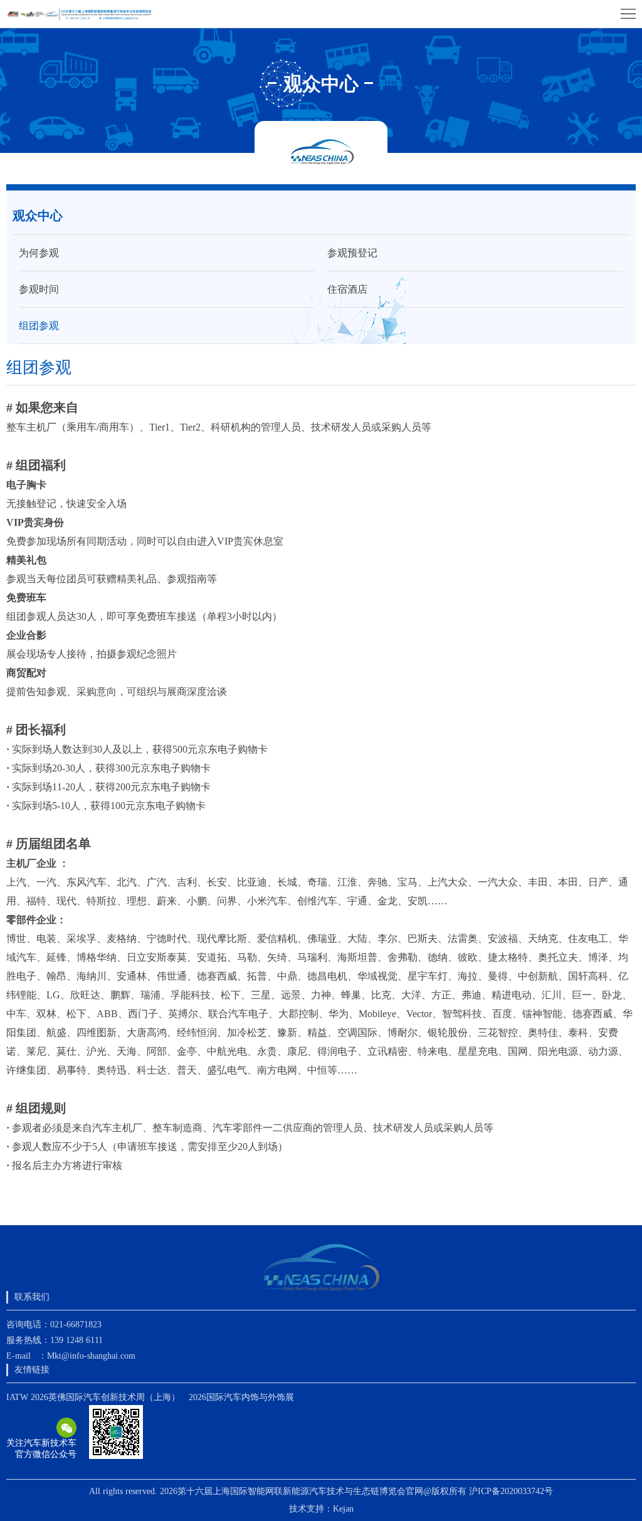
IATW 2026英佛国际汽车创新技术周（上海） (93, 1397)
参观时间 (39, 289)
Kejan (343, 1508)
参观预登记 (352, 253)
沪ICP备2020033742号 (511, 1491)
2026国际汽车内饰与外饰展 (241, 1397)
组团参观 (39, 325)
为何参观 (39, 253)
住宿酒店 (347, 289)
